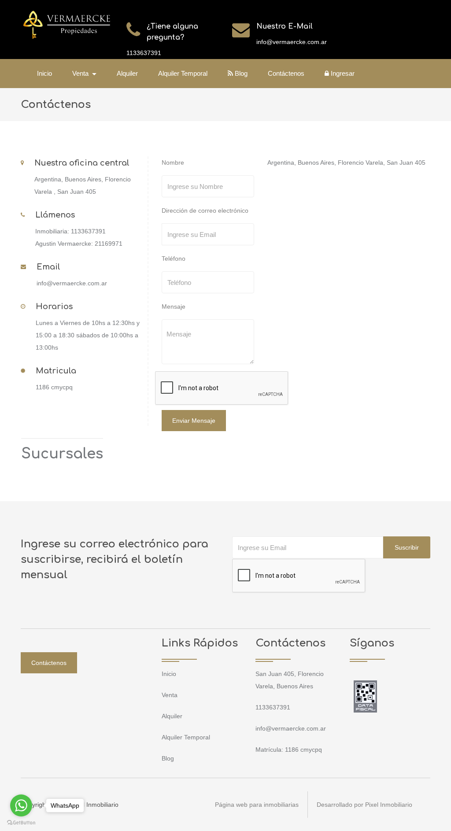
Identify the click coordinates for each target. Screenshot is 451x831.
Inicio (44, 73)
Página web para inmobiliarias (257, 804)
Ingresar (342, 73)
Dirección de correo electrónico (205, 210)
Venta (169, 694)
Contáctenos (286, 73)
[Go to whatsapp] (21, 805)
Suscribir (407, 547)
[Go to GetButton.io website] (21, 822)
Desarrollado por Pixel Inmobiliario (364, 804)
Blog (240, 73)
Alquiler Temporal (182, 73)
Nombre (173, 162)
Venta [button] (81, 73)
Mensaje (173, 306)
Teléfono (173, 258)
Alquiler (127, 73)
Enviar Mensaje (193, 420)
